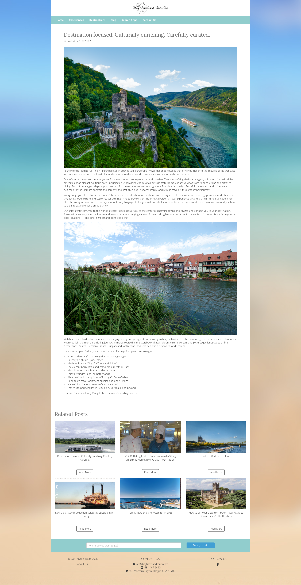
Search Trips (129, 20)
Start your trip (200, 545)
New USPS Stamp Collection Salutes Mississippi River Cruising (84, 514)
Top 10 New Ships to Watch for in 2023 (150, 512)
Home (60, 20)
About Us (82, 564)
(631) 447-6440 (152, 567)
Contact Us (149, 20)
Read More (85, 472)
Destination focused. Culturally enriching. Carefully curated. (85, 457)
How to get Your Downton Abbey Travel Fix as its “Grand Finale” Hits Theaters (216, 514)
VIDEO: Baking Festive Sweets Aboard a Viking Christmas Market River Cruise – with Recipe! (150, 457)
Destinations (97, 20)
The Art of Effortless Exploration (216, 456)
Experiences (76, 20)
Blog (113, 20)
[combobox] (133, 545)
